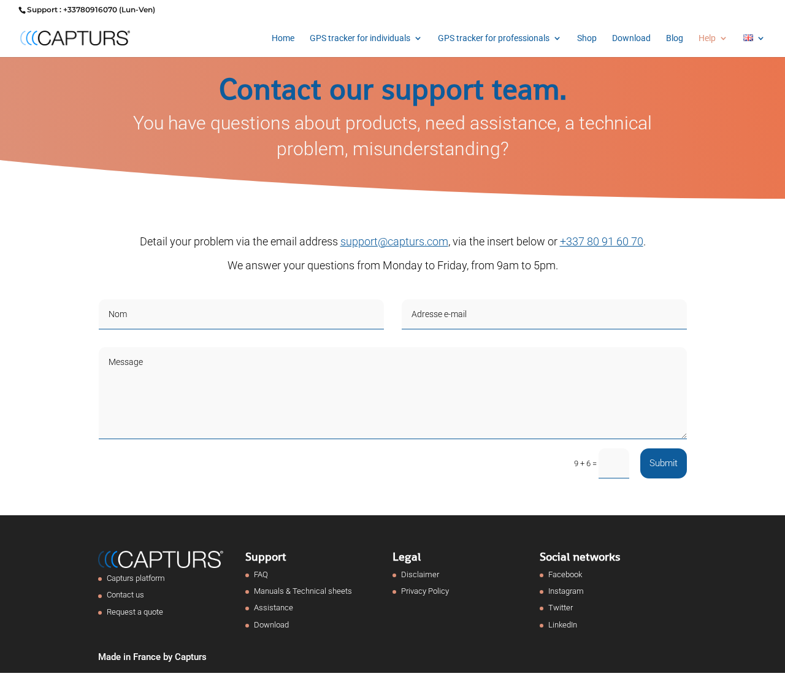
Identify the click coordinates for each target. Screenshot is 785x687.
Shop (587, 38)
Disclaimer (420, 574)
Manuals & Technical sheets (303, 591)
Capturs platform (136, 578)
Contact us (125, 594)
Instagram (566, 591)
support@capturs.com (394, 241)
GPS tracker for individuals (360, 38)
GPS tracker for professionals (494, 38)
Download (631, 38)
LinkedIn (562, 624)
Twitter (560, 607)
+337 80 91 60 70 (601, 241)
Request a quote (135, 611)
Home (283, 38)
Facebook (565, 574)
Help (707, 38)
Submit (663, 463)
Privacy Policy (425, 591)
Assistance (273, 607)
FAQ (261, 574)
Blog (674, 38)
